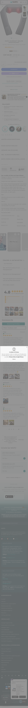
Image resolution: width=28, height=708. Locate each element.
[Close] (26, 347)
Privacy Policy (12, 356)
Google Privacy (19, 356)
